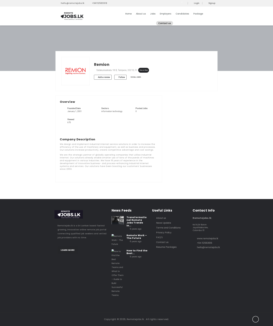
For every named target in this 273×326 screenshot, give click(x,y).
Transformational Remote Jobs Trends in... (137, 221)
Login (196, 3)
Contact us (164, 23)
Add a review (104, 77)
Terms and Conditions (168, 227)
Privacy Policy (163, 232)
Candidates (182, 13)
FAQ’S (159, 237)
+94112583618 (99, 3)
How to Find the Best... (137, 252)
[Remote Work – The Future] (118, 240)
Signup (211, 3)
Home (128, 13)
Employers (165, 13)
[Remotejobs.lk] (85, 16)
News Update (163, 222)
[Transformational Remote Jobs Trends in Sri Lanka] (118, 220)
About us (141, 13)
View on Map (143, 70)
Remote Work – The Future (137, 237)
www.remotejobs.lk (207, 238)
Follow (121, 77)
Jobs (153, 13)
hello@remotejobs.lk (72, 3)
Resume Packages (166, 247)
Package (198, 13)
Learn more (68, 250)
